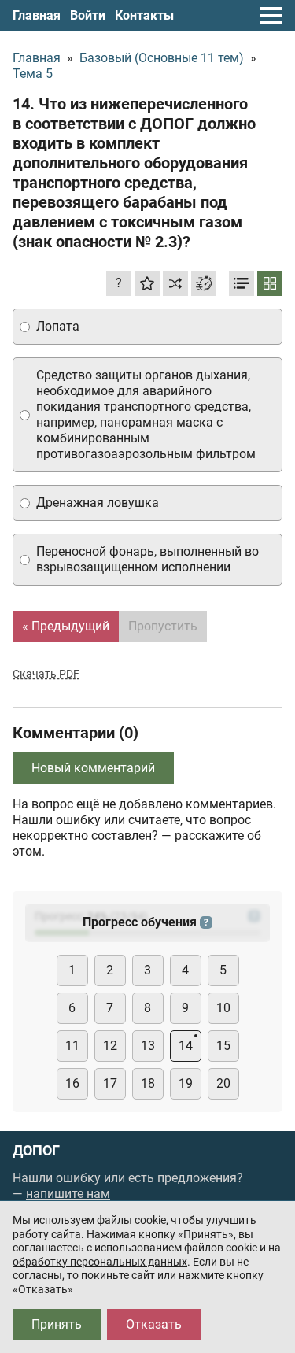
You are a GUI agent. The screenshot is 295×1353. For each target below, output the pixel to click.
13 (148, 1045)
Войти (87, 15)
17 (110, 1083)
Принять (56, 1324)
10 (223, 1007)
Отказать (154, 1324)
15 (223, 1045)
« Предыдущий (65, 626)
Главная (37, 15)
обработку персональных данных (100, 1261)
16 (72, 1083)
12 (110, 1045)
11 (72, 1045)
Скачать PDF (46, 673)
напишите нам (68, 1193)
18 (148, 1083)
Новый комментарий (93, 767)
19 (186, 1083)
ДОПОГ (36, 1151)
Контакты (144, 15)
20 (223, 1083)
